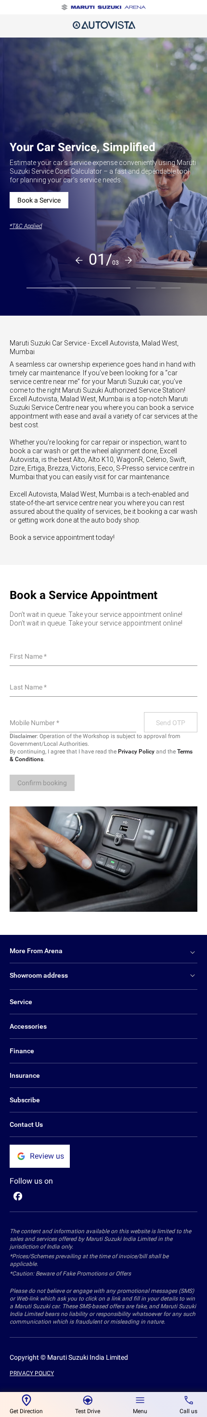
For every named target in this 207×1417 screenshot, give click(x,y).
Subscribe (25, 1100)
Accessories (28, 1026)
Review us (47, 1156)
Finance (22, 1051)
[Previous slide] (79, 260)
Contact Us (26, 1124)
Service (21, 1002)
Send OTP (170, 723)
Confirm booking (42, 783)
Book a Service (39, 200)
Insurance (25, 1075)
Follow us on (31, 1181)
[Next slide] (128, 260)
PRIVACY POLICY (32, 1373)
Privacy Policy (136, 751)
